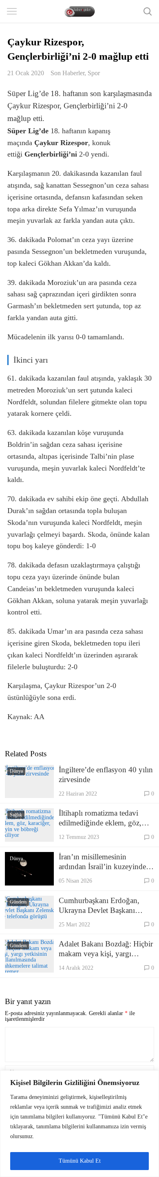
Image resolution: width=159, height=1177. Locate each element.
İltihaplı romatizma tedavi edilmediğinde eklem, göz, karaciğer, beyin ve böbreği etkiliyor (101, 818)
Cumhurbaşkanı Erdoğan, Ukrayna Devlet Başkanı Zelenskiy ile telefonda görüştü (99, 905)
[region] (79, 1123)
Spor (94, 72)
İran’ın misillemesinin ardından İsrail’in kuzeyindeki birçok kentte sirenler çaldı (105, 862)
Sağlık (16, 815)
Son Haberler (67, 72)
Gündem (18, 902)
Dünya (16, 771)
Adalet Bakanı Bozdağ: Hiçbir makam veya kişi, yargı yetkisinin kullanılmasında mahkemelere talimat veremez (106, 949)
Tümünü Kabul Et (80, 1161)
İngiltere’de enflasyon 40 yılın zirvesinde (106, 774)
